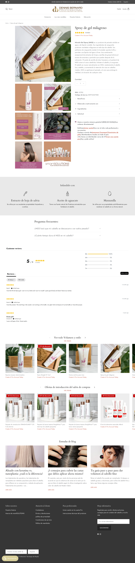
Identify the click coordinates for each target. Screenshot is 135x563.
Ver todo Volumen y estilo (67, 337)
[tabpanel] (67, 301)
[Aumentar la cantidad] (84, 83)
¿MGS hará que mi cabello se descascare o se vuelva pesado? (61, 228)
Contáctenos (40, 510)
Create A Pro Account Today (84, 35)
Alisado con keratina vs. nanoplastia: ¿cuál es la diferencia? (24, 472)
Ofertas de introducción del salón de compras (67, 387)
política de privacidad (43, 516)
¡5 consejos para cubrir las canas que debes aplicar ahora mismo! (65, 472)
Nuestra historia (75, 17)
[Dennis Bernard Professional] (67, 9)
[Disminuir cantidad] (76, 83)
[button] (98, 254)
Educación (87, 17)
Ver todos (67, 341)
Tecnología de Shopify (32, 556)
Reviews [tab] (11, 274)
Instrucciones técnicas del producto (74, 513)
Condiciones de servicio (44, 520)
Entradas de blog (67, 441)
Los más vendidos (60, 17)
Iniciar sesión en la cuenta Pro (72, 510)
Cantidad (78, 79)
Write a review (124, 273)
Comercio (47, 17)
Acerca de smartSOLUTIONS (15, 513)
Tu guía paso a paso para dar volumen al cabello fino (107, 472)
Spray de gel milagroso (16, 23)
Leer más (9, 490)
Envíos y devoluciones (43, 513)
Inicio (7, 23)
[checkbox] (21, 280)
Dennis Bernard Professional (18, 556)
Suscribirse (104, 528)
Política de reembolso (43, 523)
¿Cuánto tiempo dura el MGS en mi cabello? (53, 235)
